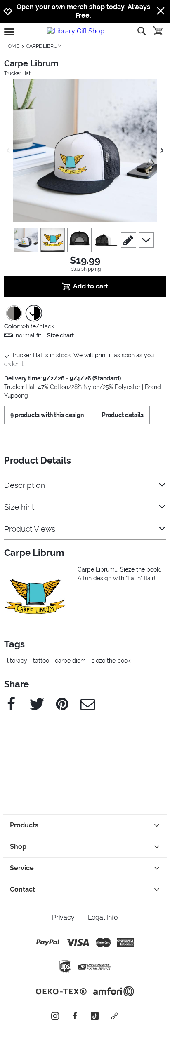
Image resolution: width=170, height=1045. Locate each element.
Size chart (60, 335)
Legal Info (103, 917)
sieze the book (111, 660)
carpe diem (70, 660)
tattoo (41, 660)
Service (22, 868)
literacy (17, 660)
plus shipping (86, 269)
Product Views (29, 529)
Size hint (19, 507)
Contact (22, 889)
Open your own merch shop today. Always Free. (83, 11)
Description (24, 485)
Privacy (63, 917)
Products (24, 825)
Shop (18, 847)
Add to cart (90, 286)
